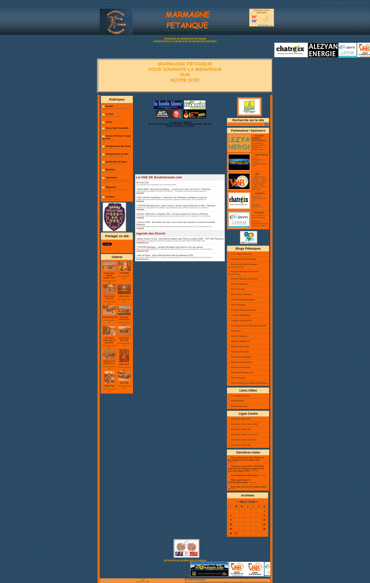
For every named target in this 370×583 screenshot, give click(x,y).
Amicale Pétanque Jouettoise (244, 279)
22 (264, 524)
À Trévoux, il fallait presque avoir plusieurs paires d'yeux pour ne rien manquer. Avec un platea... (173, 216)
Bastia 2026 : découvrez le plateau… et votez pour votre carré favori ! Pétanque (174, 189)
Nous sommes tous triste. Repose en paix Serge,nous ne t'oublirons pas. (246, 458)
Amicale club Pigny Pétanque (244, 264)
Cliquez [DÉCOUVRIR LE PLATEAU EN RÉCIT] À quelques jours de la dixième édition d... (172, 191)
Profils (108, 122)
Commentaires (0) (109, 282)
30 (231, 533)
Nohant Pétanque (239, 336)
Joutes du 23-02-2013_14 (109, 362)
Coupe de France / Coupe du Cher (116, 137)
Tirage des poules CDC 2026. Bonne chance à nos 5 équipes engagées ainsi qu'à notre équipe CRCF (246, 468)
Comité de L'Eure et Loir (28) (244, 424)
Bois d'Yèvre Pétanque (241, 294)
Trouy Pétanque (238, 378)
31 (236, 533)
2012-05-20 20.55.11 (109, 297)
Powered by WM (142, 582)
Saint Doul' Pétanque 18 (242, 372)
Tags (142, 580)
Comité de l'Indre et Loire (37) (244, 434)
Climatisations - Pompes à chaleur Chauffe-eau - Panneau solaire (259, 146)
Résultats (110, 169)
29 (264, 529)
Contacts (110, 196)
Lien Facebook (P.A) (236, 267)
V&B (257, 174)
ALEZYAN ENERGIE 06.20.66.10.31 (259, 138)
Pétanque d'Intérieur (180, 122)
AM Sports (259, 212)
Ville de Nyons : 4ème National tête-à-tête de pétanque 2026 (165, 255)
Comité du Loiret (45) (240, 445)
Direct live (207, 124)
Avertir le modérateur (360, 3)
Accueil (109, 106)
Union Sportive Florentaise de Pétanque (249, 383)
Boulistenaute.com (239, 406)
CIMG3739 (109, 386)
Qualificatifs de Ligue (116, 162)
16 (231, 524)
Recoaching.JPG (110, 317)
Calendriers (111, 177)
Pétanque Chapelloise (241, 357)
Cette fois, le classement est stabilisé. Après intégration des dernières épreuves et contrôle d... (173, 208)
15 (264, 520)
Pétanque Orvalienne (240, 367)
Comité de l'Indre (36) (241, 429)
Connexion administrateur (195, 580)
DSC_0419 (124, 364)
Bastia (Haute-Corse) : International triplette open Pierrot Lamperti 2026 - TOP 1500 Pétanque (180, 239)
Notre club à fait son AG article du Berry (249, 487)
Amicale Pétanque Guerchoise (245, 271)
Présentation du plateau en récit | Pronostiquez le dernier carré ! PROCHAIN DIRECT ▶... (171, 241)
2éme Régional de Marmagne (244, 475)
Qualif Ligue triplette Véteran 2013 (109, 275)
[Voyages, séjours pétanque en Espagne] (194, 110)
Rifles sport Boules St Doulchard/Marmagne (239, 481)
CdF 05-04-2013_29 (124, 339)
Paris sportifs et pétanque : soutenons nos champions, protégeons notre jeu (172, 197)
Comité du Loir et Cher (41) (243, 440)
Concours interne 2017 (124, 318)
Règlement (110, 187)
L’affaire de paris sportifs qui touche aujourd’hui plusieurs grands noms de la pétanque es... (172, 199)
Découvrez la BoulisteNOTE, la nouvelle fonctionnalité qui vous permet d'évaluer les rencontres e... (175, 249)
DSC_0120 (124, 296)
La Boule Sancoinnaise (241, 320)
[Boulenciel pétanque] (194, 101)
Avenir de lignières (239, 284)
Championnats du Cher (116, 154)
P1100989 (124, 273)
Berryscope (178, 124)
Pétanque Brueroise (240, 351)
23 (231, 529)
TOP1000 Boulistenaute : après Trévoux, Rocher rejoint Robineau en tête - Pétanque (176, 205)
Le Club (109, 114)
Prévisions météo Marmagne (262, 11)
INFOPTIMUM (261, 155)
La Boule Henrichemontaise (243, 310)
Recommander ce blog (342, 3)
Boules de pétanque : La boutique (180, 126)
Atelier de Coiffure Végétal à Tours (161, 124)
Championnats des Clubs (118, 146)
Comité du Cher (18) (240, 419)
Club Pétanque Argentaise (243, 299)
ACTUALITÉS (142, 182)
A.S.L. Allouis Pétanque (241, 254)
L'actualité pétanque (240, 396)
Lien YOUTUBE (234, 274)
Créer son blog (327, 3)
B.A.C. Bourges (238, 289)
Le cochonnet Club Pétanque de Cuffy (248, 325)
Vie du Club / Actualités (117, 128)
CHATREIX (260, 193)
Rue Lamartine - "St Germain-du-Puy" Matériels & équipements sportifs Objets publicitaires (260, 220)
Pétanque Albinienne (240, 341)
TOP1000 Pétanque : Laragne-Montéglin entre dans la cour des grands (170, 247)
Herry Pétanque (238, 305)
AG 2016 (124, 383)
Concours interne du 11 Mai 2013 (109, 340)
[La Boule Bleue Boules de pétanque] (168, 101)
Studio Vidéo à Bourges (193, 124)
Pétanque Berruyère (240, 346)
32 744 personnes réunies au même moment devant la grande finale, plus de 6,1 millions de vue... (174, 227)
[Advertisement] (180, 154)
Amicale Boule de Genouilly (243, 259)
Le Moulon (236, 331)
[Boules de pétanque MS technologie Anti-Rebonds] (168, 110)
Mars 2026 (247, 502)
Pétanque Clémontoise (241, 362)
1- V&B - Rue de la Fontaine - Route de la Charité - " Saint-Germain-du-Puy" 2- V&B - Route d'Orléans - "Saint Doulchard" (259, 183)
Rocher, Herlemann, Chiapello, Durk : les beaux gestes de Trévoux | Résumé (173, 214)
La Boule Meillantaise (240, 315)
